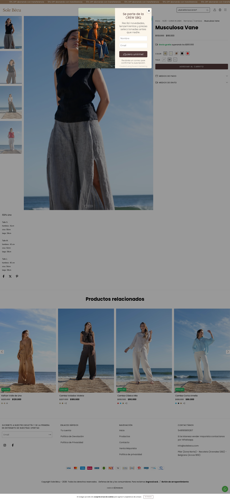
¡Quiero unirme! (133, 54)
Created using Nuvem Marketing (133, 66)
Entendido (148, 497)
